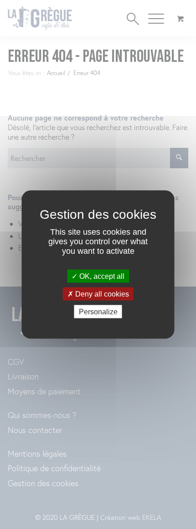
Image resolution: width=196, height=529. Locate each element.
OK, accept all (100, 276)
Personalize (98, 312)
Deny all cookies (101, 294)
